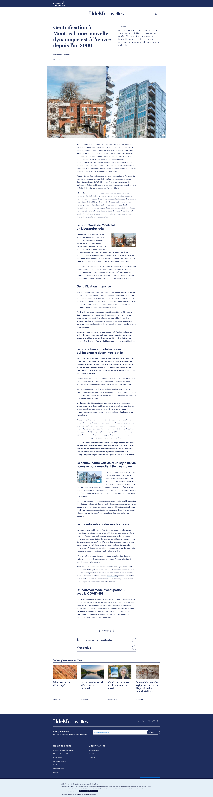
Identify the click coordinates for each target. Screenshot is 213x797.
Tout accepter (93, 791)
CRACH (117, 188)
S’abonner (92, 757)
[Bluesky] (153, 721)
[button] (157, 13)
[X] (158, 721)
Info (163, 135)
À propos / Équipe (94, 750)
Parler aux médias (58, 768)
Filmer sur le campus (59, 761)
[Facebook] (134, 721)
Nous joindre (92, 754)
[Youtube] (144, 721)
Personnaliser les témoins (69, 791)
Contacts (56, 772)
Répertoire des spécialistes (61, 754)
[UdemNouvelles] (106, 13)
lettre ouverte (112, 576)
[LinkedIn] (139, 721)
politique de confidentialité (73, 794)
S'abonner (153, 732)
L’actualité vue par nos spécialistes (63, 750)
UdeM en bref (57, 765)
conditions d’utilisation (89, 794)
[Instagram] (148, 721)
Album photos (57, 757)
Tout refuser (83, 791)
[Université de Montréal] (59, 3)
